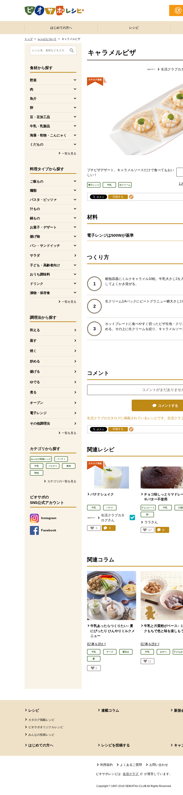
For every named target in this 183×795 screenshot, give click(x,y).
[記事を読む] (96, 644)
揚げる (35, 371)
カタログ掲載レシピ (41, 719)
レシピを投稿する (115, 745)
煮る (33, 392)
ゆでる (35, 382)
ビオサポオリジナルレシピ (45, 727)
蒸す (33, 340)
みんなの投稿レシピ (41, 459)
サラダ (35, 255)
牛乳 (36, 466)
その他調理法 (40, 423)
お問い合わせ (158, 764)
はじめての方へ (61, 27)
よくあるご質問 (131, 764)
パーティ (61, 459)
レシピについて (47, 39)
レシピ (134, 27)
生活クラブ (133, 774)
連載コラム (110, 710)
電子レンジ (38, 413)
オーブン (36, 403)
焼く (33, 351)
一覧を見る (69, 153)
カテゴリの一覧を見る (61, 481)
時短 (36, 473)
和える (35, 330)
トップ (29, 39)
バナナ (109, 507)
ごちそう (52, 466)
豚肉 (69, 466)
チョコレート (148, 507)
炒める (35, 361)
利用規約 (106, 764)
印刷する (118, 196)
